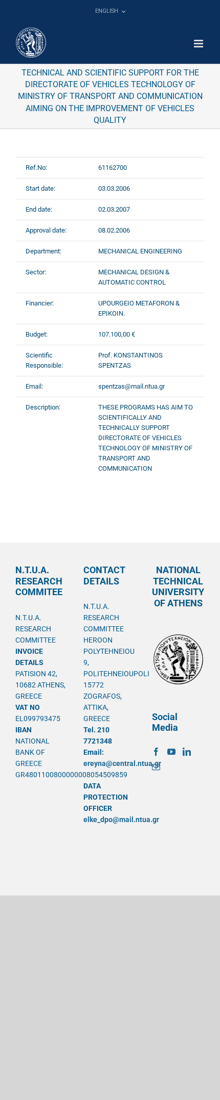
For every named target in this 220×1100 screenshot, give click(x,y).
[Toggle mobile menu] (199, 43)
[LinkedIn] (187, 752)
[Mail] (156, 767)
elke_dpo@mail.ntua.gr (121, 819)
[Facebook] (156, 752)
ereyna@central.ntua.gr (122, 763)
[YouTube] (171, 752)
